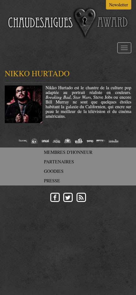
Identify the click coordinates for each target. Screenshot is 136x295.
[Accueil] (68, 22)
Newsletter (118, 5)
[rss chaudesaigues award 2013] (81, 197)
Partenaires (59, 162)
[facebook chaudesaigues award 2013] (55, 197)
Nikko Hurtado (37, 73)
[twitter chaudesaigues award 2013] (68, 197)
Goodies (54, 171)
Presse (52, 181)
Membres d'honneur (68, 152)
